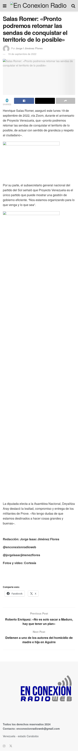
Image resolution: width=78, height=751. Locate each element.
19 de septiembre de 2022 (22, 54)
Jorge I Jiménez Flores (29, 48)
